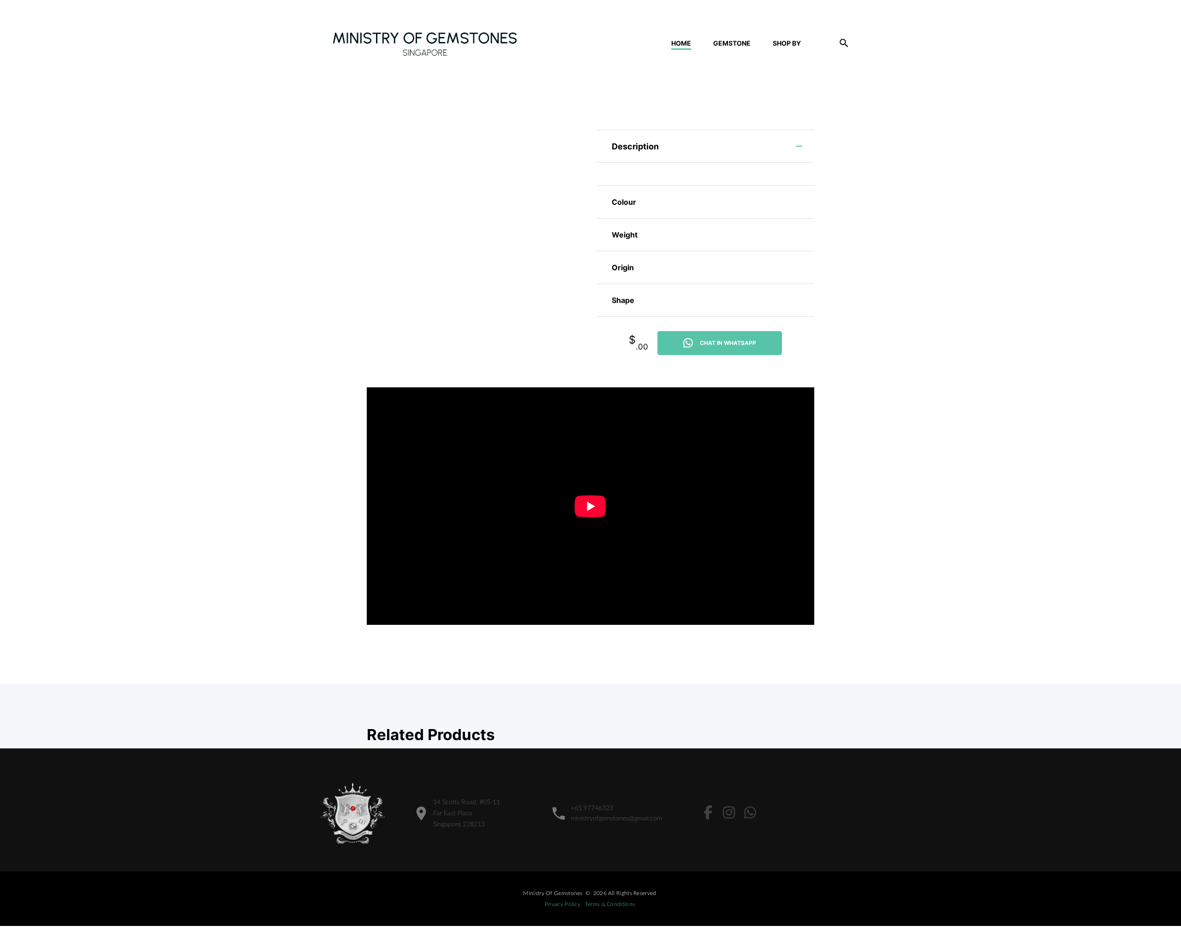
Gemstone (732, 43)
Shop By (787, 43)
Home (681, 43)
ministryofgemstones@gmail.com (616, 818)
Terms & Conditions (610, 904)
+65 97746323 (592, 808)
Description (635, 146)
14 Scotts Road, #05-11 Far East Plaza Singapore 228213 (466, 813)
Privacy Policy (562, 904)
